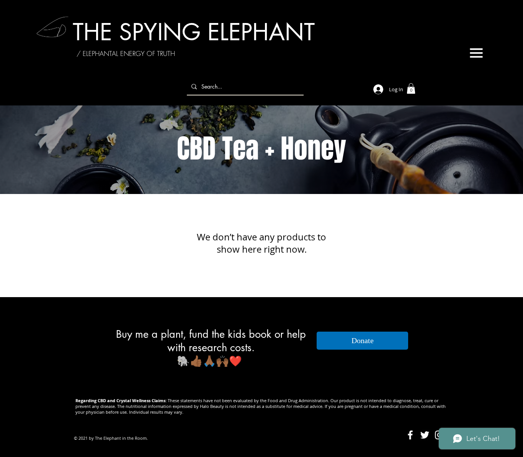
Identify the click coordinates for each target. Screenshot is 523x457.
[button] (476, 52)
